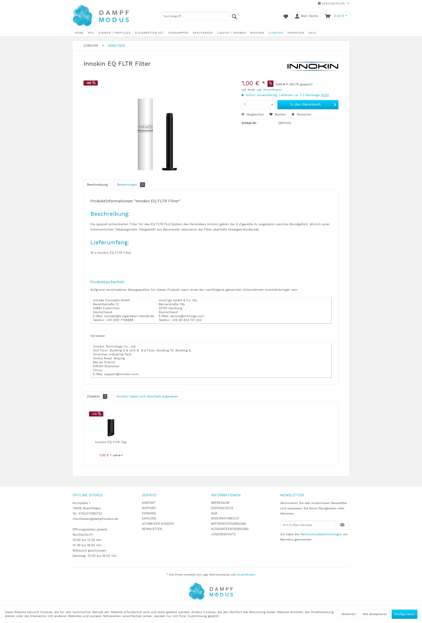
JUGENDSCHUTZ (223, 534)
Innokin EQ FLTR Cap (111, 442)
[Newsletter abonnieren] (342, 525)
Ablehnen (348, 614)
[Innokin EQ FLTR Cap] (111, 422)
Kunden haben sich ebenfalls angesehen (147, 396)
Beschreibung (97, 185)
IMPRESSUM (220, 503)
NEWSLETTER (152, 529)
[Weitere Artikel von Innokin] (312, 68)
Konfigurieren (404, 614)
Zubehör (96, 396)
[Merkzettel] (286, 16)
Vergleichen (254, 115)
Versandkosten (245, 574)
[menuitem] (200, 16)
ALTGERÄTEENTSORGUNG (230, 529)
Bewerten (303, 115)
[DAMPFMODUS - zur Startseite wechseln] (104, 16)
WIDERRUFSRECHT (225, 519)
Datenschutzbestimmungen (321, 534)
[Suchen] (234, 16)
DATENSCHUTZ (222, 508)
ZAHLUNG (149, 519)
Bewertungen (130, 185)
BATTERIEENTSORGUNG (228, 524)
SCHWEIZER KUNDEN (158, 524)
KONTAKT (148, 503)
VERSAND (149, 513)
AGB (214, 513)
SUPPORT (149, 508)
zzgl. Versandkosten (269, 89)
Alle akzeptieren (375, 614)
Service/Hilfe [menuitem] (333, 3)
